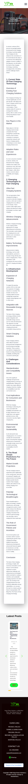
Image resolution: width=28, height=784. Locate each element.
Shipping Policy (14, 739)
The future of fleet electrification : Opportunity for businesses (14, 635)
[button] (6, 656)
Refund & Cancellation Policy (14, 736)
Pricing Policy (14, 732)
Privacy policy (14, 726)
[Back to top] (24, 780)
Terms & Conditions (14, 729)
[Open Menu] (25, 4)
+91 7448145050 (14, 749)
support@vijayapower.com (14, 753)
